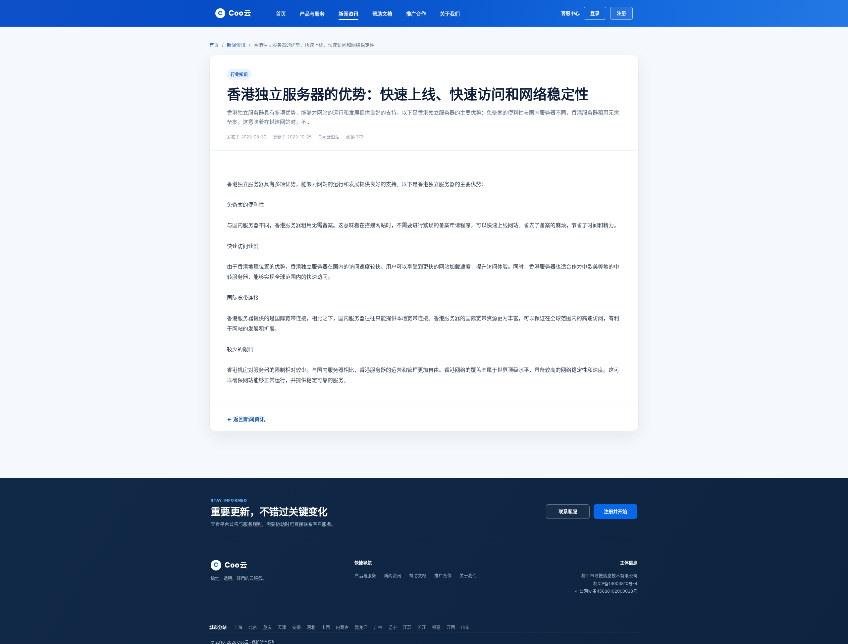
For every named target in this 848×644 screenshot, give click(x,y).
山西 (325, 627)
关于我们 (450, 14)
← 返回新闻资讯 (246, 419)
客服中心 (570, 13)
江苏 (407, 627)
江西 (451, 627)
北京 (252, 627)
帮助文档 (382, 14)
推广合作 (416, 14)
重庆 (267, 627)
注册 (621, 13)
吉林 (378, 627)
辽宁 (392, 627)
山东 (465, 627)
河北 (311, 627)
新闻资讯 (348, 14)
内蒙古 (342, 627)
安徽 (296, 627)
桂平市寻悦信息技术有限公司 (609, 575)
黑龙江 (361, 627)
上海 (238, 627)
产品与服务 (312, 14)
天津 (282, 627)
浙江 (421, 627)
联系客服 (567, 511)
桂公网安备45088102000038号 (606, 591)
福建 (436, 627)
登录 (595, 13)
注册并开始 (615, 511)
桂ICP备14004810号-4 (615, 583)
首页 (281, 14)
